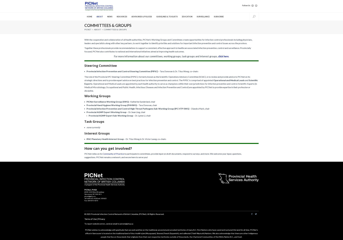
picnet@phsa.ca (90, 196)
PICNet (87, 29)
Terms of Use (90, 219)
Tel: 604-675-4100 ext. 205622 (95, 198)
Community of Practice (113, 153)
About (97, 29)
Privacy (101, 219)
